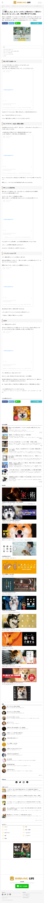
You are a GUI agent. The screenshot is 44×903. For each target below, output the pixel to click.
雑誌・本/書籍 (27, 829)
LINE (18, 23)
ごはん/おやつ (27, 832)
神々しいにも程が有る (8, 52)
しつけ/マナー (27, 835)
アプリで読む (36, 23)
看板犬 (6, 838)
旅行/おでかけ (7, 832)
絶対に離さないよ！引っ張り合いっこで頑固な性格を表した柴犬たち (19, 814)
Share (5, 23)
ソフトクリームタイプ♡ (8, 54)
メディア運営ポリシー (26, 895)
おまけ (5, 55)
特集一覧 (40, 775)
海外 (26, 826)
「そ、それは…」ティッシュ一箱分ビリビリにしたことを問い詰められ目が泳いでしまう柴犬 (23, 801)
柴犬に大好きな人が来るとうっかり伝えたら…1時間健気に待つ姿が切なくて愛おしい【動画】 (24, 795)
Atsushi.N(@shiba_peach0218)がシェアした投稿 (12, 107)
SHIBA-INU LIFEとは (26, 894)
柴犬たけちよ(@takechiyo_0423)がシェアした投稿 (12, 173)
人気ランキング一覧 (38, 820)
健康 (5, 835)
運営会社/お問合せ (26, 897)
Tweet (12, 23)
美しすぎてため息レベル (8, 49)
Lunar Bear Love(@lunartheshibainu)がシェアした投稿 (13, 304)
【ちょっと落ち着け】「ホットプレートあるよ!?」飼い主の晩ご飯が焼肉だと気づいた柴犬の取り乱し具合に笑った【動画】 (24, 808)
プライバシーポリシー (26, 896)
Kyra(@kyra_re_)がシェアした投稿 (10, 237)
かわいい (6, 826)
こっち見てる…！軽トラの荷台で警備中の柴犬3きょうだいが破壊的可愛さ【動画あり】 (23, 789)
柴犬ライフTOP (5, 897)
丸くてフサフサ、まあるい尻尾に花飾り (11, 51)
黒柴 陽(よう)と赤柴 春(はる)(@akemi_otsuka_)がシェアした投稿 (15, 368)
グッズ (6, 829)
